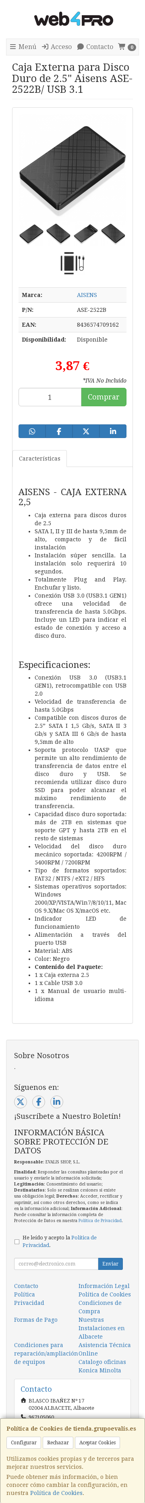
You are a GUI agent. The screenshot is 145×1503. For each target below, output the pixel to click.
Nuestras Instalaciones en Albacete (102, 1328)
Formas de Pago (36, 1320)
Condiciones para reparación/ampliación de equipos (46, 1353)
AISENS (87, 295)
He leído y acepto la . (60, 1241)
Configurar (24, 1443)
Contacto (99, 47)
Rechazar (58, 1443)
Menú (26, 47)
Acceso (60, 47)
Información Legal (104, 1286)
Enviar (110, 1264)
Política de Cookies (56, 1493)
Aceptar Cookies (97, 1443)
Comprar (104, 397)
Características (39, 458)
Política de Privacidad (100, 1220)
